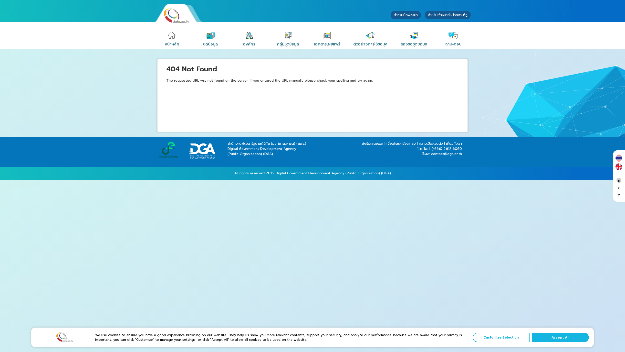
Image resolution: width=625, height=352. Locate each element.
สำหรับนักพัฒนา (406, 15)
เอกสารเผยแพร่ (327, 44)
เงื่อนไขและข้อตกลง (401, 143)
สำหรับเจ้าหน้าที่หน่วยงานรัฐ (448, 15)
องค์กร (249, 44)
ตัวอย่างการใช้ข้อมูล (370, 44)
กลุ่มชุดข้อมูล (288, 44)
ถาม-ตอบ (453, 44)
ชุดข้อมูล (210, 44)
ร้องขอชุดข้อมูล (414, 44)
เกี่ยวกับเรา (454, 143)
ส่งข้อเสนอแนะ (372, 143)
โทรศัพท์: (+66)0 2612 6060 (439, 148)
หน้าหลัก (172, 44)
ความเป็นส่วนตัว (431, 143)
